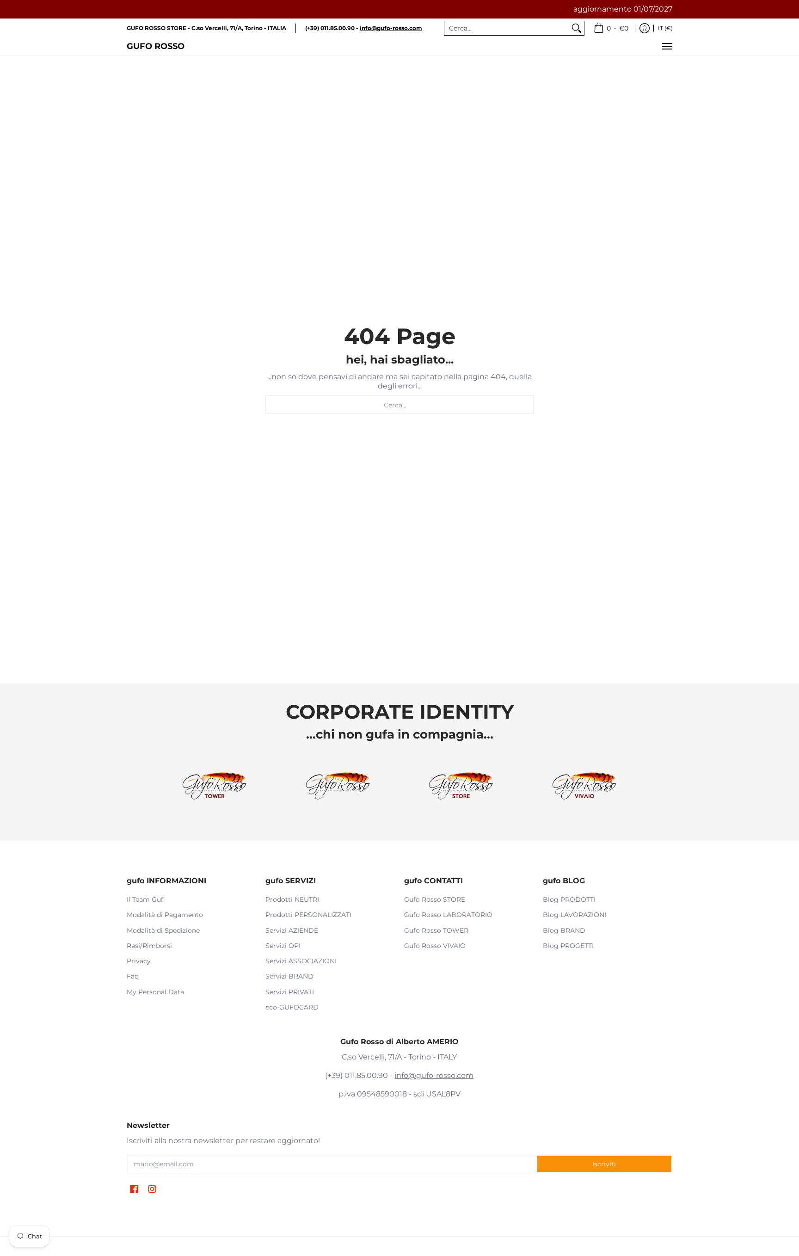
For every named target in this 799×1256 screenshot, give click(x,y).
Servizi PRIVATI (289, 992)
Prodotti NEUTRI (292, 899)
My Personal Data (155, 992)
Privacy (139, 961)
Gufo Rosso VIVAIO (435, 946)
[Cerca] (576, 28)
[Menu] (666, 46)
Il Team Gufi (146, 899)
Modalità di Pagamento (165, 915)
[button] (134, 1189)
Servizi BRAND (289, 976)
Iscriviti (604, 1164)
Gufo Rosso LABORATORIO (448, 915)
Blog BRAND (564, 930)
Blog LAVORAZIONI (574, 915)
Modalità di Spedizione (163, 930)
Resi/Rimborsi (149, 946)
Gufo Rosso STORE (434, 899)
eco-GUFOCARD (292, 1007)
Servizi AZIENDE (291, 930)
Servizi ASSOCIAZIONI (301, 961)
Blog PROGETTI (568, 946)
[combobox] (506, 28)
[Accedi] (644, 28)
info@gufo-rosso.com (433, 1075)
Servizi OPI (283, 946)
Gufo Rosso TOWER (436, 930)
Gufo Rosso (155, 46)
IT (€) (665, 28)
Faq (133, 976)
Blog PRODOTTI (569, 899)
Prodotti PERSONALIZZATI (308, 915)
